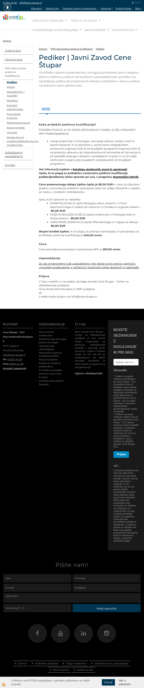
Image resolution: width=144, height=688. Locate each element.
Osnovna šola (46, 331)
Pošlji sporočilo (107, 608)
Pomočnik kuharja (14, 116)
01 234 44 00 (10, 2)
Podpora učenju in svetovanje (80, 8)
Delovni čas (52, 8)
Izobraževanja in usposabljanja (55, 30)
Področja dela (123, 8)
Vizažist (12, 132)
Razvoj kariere (95, 30)
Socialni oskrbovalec (15, 107)
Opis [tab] (46, 109)
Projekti (43, 377)
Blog (137, 8)
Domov (7, 40)
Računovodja (16, 127)
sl (133, 2)
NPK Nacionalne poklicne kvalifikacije (72, 48)
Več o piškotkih (125, 682)
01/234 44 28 (16, 363)
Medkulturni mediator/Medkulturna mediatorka (20, 141)
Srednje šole (45, 335)
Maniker (12, 100)
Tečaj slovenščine (48, 359)
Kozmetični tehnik (125, 177)
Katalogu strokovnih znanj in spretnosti (100, 169)
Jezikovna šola (123, 30)
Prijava (121, 454)
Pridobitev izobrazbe (48, 20)
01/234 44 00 (15, 359)
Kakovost (106, 8)
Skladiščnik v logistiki (16, 93)
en (137, 2)
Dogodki (44, 384)
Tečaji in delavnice (83, 20)
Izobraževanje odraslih (51, 380)
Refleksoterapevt (18, 123)
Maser (11, 87)
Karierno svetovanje (50, 373)
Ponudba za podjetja (50, 370)
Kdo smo (36, 8)
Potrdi (108, 682)
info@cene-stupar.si (30, 2)
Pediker (12, 82)
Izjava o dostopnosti (88, 373)
